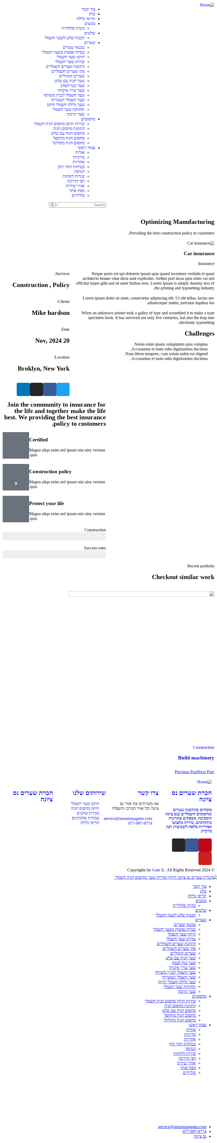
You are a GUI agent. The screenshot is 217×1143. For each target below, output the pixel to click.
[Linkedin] (23, 389)
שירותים (89, 792)
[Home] (207, 5)
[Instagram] (36, 389)
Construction (203, 747)
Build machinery (196, 757)
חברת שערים (192, 796)
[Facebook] (49, 389)
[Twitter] (63, 389)
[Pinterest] (205, 845)
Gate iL (158, 870)
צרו (148, 792)
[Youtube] (205, 858)
